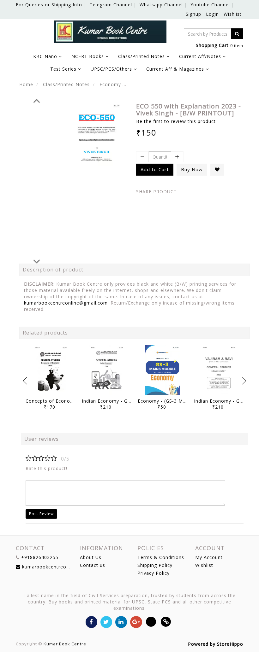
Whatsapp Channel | (163, 5)
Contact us (92, 565)
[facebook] (91, 622)
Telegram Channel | (113, 5)
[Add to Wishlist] (217, 170)
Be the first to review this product (176, 121)
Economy (110, 84)
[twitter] (106, 622)
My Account (209, 557)
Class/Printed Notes (66, 84)
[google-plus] (136, 622)
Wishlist (233, 14)
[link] (166, 622)
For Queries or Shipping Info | (51, 5)
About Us (90, 557)
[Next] (36, 260)
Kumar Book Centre (65, 644)
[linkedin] (121, 622)
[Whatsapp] (151, 622)
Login (212, 14)
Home (26, 84)
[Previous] (36, 99)
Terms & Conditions (160, 557)
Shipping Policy (154, 565)
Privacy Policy (153, 573)
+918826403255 (39, 557)
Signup (193, 14)
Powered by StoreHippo (215, 644)
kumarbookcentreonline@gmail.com (66, 303)
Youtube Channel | (212, 5)
